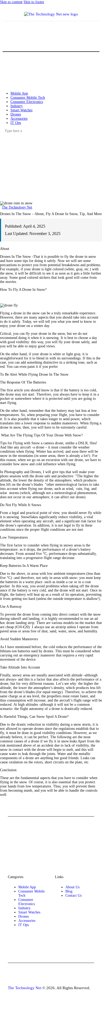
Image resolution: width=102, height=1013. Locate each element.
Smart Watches (29, 912)
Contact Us (73, 895)
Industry (24, 908)
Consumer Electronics (26, 902)
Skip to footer (34, 2)
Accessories (26, 921)
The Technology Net (17, 207)
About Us (72, 887)
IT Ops (23, 925)
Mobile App (27, 887)
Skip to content (11, 2)
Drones (23, 916)
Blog (68, 891)
